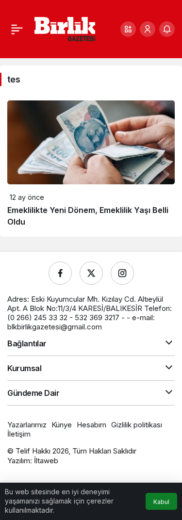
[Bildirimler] (167, 29)
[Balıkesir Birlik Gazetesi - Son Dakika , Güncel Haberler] (64, 28)
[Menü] (17, 29)
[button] (128, 29)
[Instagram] (122, 273)
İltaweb (46, 460)
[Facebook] (60, 273)
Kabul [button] (161, 501)
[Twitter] (91, 273)
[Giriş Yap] (147, 29)
